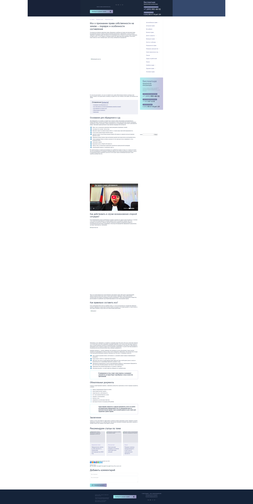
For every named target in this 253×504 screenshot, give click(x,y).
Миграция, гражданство (152, 48)
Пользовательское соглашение (151, 495)
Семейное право (150, 65)
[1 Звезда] (92, 466)
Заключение (96, 112)
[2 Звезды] (97, 466)
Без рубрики (149, 29)
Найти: (141, 134)
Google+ (122, 4)
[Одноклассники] (92, 462)
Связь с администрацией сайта (155, 493)
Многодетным (111, 444)
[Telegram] (102, 462)
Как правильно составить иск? (100, 108)
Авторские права (150, 25)
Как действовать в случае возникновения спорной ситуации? (107, 106)
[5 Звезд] (111, 466)
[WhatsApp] (98, 462)
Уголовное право (150, 71)
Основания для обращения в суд (100, 104)
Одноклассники (118, 4)
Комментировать (99, 485)
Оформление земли (96, 444)
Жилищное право (150, 39)
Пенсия (148, 55)
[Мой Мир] (94, 462)
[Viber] (96, 462)
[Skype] (100, 462)
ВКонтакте (116, 4)
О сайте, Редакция (145, 493)
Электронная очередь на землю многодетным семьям (113, 449)
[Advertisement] (114, 48)
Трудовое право (150, 68)
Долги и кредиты (150, 35)
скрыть (105, 102)
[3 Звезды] (102, 466)
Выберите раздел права (99, 11)
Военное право (150, 32)
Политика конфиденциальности (152, 496)
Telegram (120, 4)
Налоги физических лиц (152, 52)
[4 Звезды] (106, 466)
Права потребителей (151, 58)
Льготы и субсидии (151, 42)
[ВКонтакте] (91, 462)
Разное (126, 444)
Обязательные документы (99, 110)
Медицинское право (151, 45)
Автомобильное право (151, 22)
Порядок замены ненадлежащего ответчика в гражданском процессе (129, 450)
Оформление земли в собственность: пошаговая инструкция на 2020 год (97, 450)
